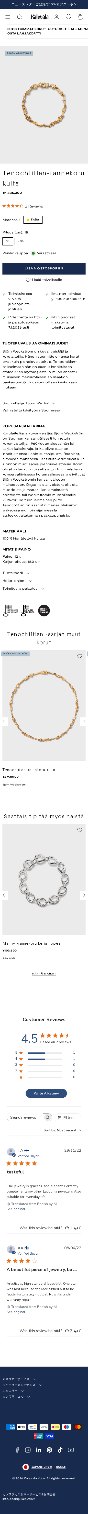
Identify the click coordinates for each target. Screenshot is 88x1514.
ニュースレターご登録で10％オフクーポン (44, 4)
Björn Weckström (41, 403)
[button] (8, 17)
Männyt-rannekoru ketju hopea (31, 943)
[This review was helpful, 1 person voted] (67, 1228)
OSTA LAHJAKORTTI (24, 33)
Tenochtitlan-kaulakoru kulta (28, 770)
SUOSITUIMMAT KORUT (26, 29)
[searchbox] (25, 1117)
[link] (57, 17)
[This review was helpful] (67, 1331)
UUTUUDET (57, 29)
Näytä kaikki (44, 974)
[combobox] (62, 1130)
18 (8, 241)
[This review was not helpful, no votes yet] (76, 1228)
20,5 (21, 241)
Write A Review (46, 1093)
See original (16, 1209)
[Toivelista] (68, 16)
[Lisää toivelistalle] (80, 656)
